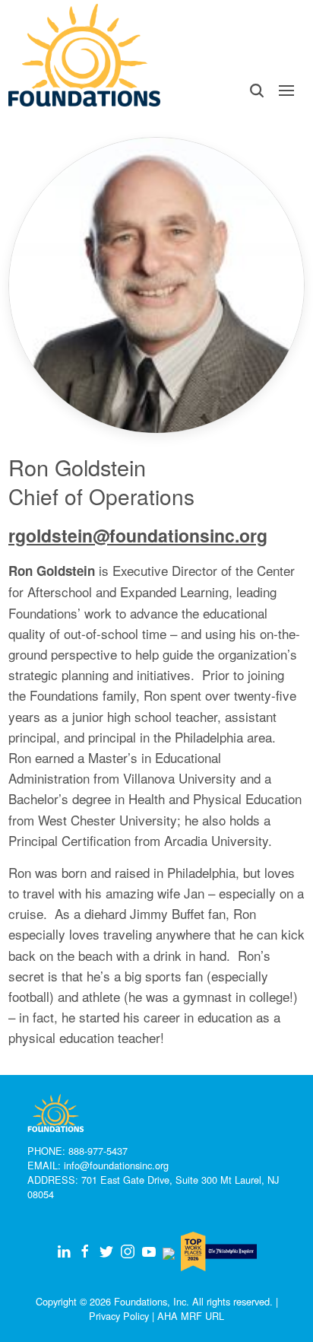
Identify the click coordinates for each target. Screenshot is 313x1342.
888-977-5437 (98, 1150)
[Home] (84, 55)
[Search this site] (256, 90)
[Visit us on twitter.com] (106, 1251)
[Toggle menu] (286, 90)
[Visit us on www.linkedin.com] (63, 1251)
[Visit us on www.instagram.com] (127, 1251)
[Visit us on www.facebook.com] (85, 1251)
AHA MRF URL (190, 1316)
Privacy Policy (119, 1316)
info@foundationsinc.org (116, 1165)
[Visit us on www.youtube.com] (148, 1251)
